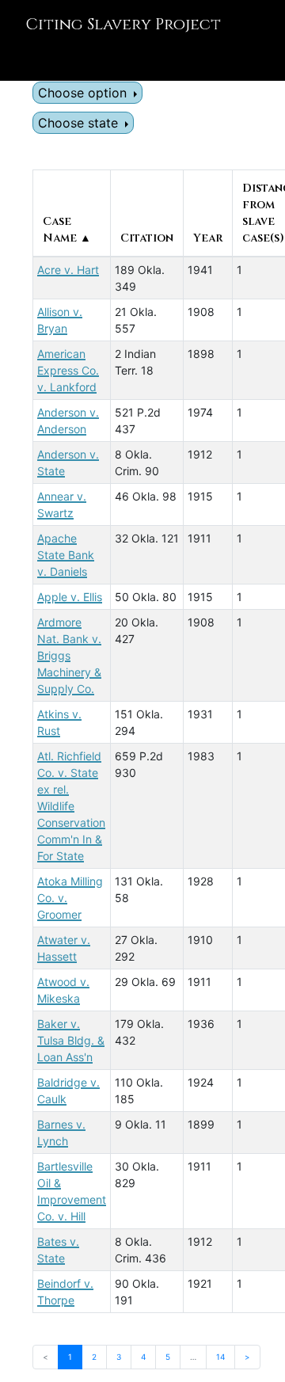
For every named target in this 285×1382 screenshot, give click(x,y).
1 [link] (70, 1356)
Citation (146, 238)
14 (220, 1356)
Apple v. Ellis (69, 596)
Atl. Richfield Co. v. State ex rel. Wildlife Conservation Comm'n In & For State (71, 805)
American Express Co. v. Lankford (68, 370)
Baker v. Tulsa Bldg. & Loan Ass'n (70, 1040)
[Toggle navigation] (35, 58)
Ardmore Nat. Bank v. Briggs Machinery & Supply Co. (69, 655)
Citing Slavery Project (123, 24)
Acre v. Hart (68, 269)
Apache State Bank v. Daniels (65, 554)
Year (207, 238)
